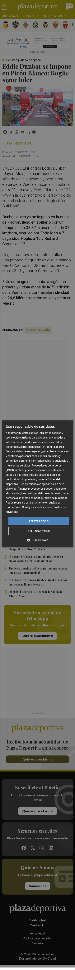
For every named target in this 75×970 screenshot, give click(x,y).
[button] (37, 540)
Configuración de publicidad (51, 497)
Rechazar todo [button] (39, 531)
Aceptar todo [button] (39, 521)
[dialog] (37, 483)
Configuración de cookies (37, 507)
